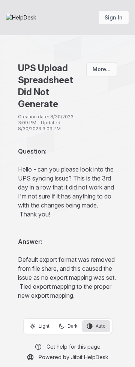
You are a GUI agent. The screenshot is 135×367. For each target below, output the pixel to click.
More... (102, 69)
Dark (73, 326)
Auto (101, 326)
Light (44, 326)
